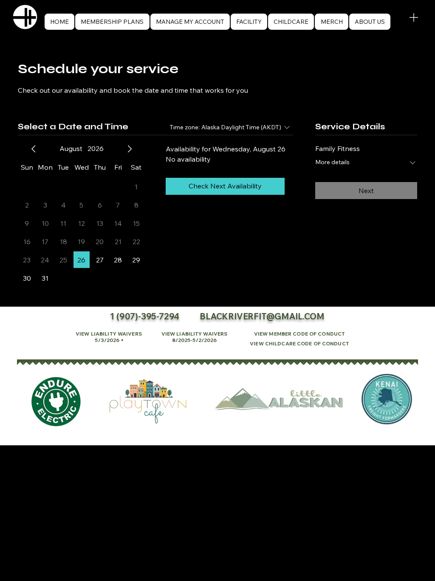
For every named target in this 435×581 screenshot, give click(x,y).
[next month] (129, 149)
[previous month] (33, 149)
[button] (370, 21)
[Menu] (413, 17)
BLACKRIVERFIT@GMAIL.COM (262, 316)
